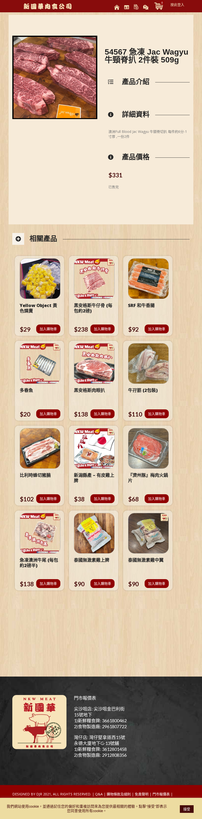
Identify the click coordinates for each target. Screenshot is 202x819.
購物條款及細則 (119, 794)
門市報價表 (85, 698)
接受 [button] (186, 808)
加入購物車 (48, 328)
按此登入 (177, 4)
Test (178, 794)
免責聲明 (142, 794)
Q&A (99, 794)
